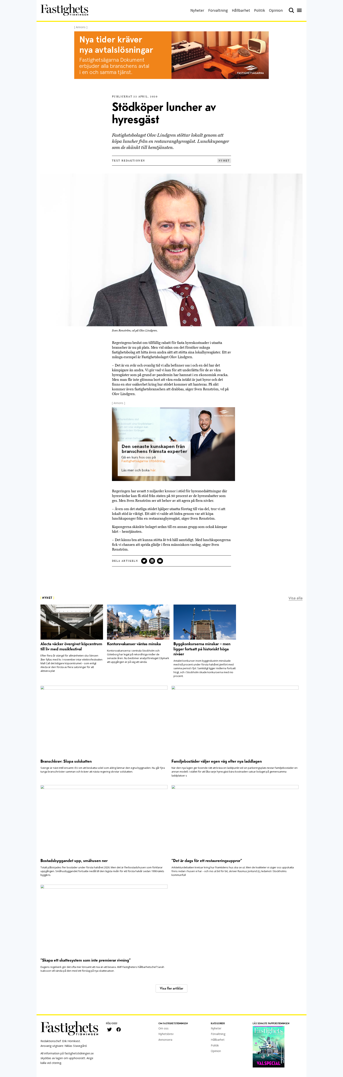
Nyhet (224, 160)
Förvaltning (218, 10)
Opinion (276, 10)
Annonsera (165, 1039)
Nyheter (197, 10)
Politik (259, 10)
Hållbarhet (241, 10)
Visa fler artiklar (171, 988)
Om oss (163, 1028)
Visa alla (296, 598)
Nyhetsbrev (165, 1034)
